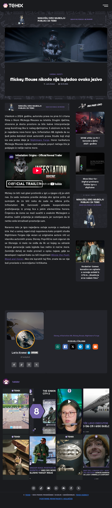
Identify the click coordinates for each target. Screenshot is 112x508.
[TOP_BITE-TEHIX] (37, 106)
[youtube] (48, 488)
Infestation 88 (66, 336)
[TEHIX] (13, 5)
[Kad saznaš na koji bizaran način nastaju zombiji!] (16, 448)
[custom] (41, 488)
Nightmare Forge (39, 140)
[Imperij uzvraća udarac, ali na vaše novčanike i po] (96, 402)
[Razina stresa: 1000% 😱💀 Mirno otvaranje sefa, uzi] (69, 448)
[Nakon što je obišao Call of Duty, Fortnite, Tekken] (43, 448)
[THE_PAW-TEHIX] (90, 210)
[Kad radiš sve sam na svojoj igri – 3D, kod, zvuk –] (69, 402)
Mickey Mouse (78, 336)
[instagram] (33, 488)
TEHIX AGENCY (82, 495)
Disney (56, 336)
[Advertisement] (37, 287)
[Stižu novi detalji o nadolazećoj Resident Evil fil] (96, 448)
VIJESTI (60, 74)
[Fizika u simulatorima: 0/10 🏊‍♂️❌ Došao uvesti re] (16, 402)
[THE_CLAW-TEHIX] (56, 18)
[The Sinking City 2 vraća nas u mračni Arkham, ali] (43, 402)
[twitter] (78, 488)
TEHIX (27, 495)
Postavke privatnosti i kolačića (56, 499)
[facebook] (71, 488)
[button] (105, 5)
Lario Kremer (24, 352)
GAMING (52, 74)
